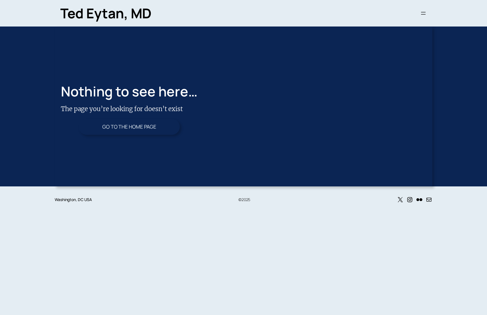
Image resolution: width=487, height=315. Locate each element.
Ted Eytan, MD (106, 13)
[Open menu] (423, 13)
